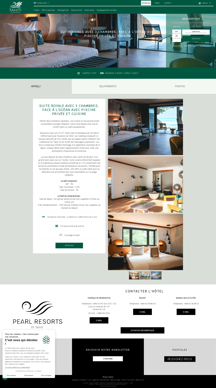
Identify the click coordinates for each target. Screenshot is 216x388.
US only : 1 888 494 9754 (99, 313)
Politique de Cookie (122, 382)
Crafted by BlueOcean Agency (108, 386)
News (157, 3)
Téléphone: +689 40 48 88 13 (186, 303)
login (131, 382)
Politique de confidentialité (108, 382)
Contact (168, 3)
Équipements (107, 86)
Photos (180, 86)
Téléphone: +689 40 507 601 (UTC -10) (99, 303)
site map (85, 382)
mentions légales (94, 382)
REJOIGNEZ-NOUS (180, 359)
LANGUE (205, 3)
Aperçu (36, 86)
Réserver (146, 3)
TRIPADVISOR (42, 3)
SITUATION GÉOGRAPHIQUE (142, 330)
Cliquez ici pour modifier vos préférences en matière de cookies (108, 384)
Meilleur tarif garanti (191, 46)
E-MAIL (99, 320)
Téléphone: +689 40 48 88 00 (142, 303)
